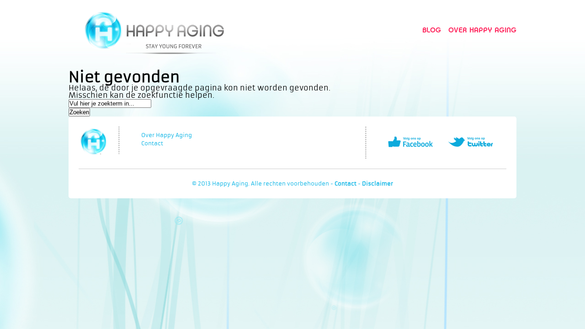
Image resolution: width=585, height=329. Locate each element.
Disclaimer (377, 183)
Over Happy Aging (482, 30)
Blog (431, 30)
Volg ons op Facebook (410, 142)
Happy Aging (154, 30)
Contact (152, 143)
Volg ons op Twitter (470, 142)
